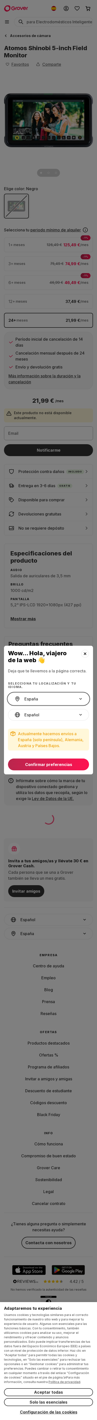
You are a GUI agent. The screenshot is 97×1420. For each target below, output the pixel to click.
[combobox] (48, 699)
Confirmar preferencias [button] (48, 764)
